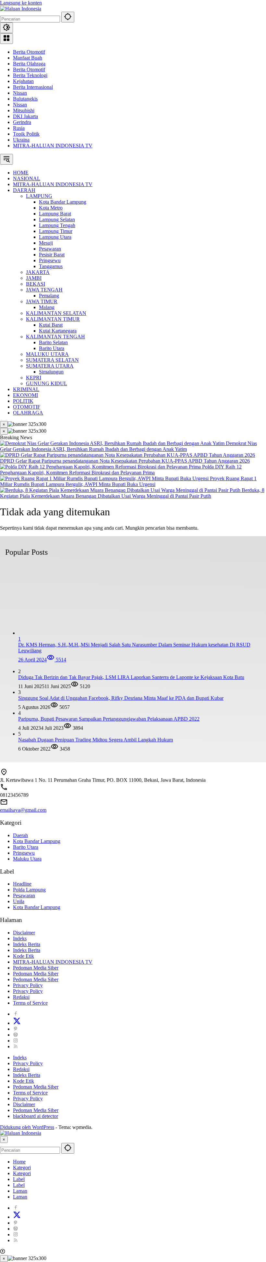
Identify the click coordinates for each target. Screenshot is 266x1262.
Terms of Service (30, 1003)
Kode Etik (23, 956)
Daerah (20, 835)
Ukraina (21, 139)
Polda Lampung (29, 889)
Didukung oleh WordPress (27, 1127)
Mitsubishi (23, 110)
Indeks (20, 938)
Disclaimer (24, 932)
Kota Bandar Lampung (36, 841)
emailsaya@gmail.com (23, 810)
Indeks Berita (26, 944)
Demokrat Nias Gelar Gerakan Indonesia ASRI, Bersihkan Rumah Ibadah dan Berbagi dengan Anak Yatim (128, 446)
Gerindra (22, 122)
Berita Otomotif (29, 52)
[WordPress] (15, 1035)
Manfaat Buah (27, 58)
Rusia (19, 128)
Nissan (20, 93)
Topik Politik (26, 134)
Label (19, 1179)
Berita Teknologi (30, 75)
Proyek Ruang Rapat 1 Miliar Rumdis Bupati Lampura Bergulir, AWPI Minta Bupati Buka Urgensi (128, 481)
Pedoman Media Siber (35, 967)
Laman (20, 1191)
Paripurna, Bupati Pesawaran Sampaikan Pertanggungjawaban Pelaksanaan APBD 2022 (109, 719)
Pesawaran (24, 895)
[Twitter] (17, 1023)
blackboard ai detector (35, 1116)
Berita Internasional (33, 87)
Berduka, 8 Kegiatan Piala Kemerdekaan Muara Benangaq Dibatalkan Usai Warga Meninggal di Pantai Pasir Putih (132, 493)
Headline (22, 884)
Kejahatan (23, 81)
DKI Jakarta (25, 116)
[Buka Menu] (6, 38)
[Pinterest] (15, 1029)
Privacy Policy (28, 985)
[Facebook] (15, 1014)
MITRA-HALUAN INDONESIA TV (52, 145)
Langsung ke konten (21, 3)
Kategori (22, 1167)
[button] (67, 17)
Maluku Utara (27, 859)
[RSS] (15, 1046)
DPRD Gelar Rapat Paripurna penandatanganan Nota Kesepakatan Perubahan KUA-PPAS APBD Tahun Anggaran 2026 (125, 461)
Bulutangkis (25, 99)
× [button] (4, 1139)
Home (19, 1161)
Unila (18, 901)
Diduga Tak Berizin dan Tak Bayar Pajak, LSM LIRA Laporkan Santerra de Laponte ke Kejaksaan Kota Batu (131, 677)
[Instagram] (15, 1040)
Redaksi (21, 997)
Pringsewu (24, 853)
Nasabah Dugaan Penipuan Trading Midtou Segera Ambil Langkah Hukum (95, 739)
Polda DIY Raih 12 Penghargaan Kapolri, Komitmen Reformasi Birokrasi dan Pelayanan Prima (121, 469)
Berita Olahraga (29, 63)
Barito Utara (25, 847)
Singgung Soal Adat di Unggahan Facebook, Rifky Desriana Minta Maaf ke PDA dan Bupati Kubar (121, 698)
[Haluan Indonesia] (20, 8)
